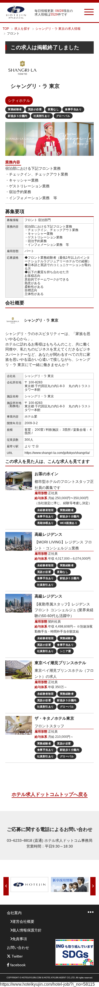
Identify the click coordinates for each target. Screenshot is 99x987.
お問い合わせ (18, 947)
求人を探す (22, 29)
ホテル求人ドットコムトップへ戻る (50, 794)
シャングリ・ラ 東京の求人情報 (58, 29)
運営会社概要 (23, 921)
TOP (6, 29)
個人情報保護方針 (27, 930)
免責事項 (19, 939)
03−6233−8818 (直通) (25, 840)
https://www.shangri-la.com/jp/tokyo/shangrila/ (57, 453)
